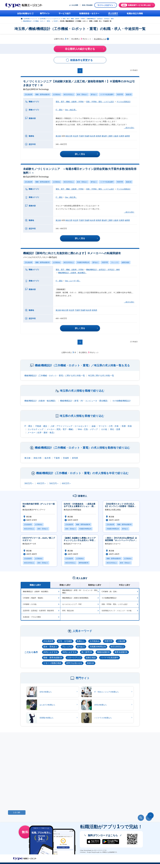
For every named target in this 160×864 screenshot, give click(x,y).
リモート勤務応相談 (52, 663)
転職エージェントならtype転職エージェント (25, 858)
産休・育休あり (82, 94)
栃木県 (92, 136)
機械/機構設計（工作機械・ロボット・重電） (37, 21)
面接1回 (128, 94)
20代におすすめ (50, 652)
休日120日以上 (69, 94)
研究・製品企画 (68, 611)
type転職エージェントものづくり (50, 18)
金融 (94, 426)
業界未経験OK (121, 652)
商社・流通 (115, 429)
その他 (104, 429)
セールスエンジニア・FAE (72, 604)
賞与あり (94, 94)
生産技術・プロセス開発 (32, 617)
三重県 (110, 136)
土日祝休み (56, 94)
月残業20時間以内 (83, 262)
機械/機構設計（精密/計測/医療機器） (76, 598)
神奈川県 (68, 136)
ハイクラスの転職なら (103, 718)
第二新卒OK (86, 652)
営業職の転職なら (47, 718)
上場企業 (121, 641)
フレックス (114, 262)
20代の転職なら (100, 705)
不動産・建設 (41, 426)
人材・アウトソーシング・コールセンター (69, 426)
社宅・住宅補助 (65, 641)
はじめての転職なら (47, 705)
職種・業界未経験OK (43, 94)
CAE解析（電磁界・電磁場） (33, 598)
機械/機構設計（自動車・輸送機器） (72, 273)
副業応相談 (125, 262)
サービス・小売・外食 (109, 426)
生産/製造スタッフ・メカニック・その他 (116, 611)
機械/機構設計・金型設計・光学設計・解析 (100, 18)
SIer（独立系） (71, 110)
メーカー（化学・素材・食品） (42, 433)
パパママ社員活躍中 (107, 94)
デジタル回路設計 (124, 102)
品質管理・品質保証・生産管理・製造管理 (38, 611)
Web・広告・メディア (88, 429)
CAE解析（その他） (30, 604)
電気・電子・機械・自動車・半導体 (74, 18)
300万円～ (29, 483)
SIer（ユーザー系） (72, 281)
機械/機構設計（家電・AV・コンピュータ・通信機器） (84, 401)
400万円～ (41, 483)
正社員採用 (28, 94)
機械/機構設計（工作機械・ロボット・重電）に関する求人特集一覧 (54, 376)
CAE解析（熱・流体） (110, 591)
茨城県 (87, 136)
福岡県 (127, 136)
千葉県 (81, 136)
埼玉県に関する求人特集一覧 (101, 376)
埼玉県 (56, 21)
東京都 (58, 136)
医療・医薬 (127, 426)
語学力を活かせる (74, 663)
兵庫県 (121, 136)
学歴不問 (120, 94)
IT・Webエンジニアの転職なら (106, 692)
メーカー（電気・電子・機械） (61, 429)
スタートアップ (74, 658)
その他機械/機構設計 (121, 401)
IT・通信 (59, 110)
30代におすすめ (69, 652)
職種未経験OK (103, 652)
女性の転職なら (46, 692)
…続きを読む (129, 128)
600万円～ (66, 483)
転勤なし (81, 641)
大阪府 (115, 136)
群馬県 (98, 136)
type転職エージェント (30, 18)
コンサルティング (36, 429)
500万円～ (54, 483)
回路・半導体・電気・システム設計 (100, 102)
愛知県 (104, 136)
